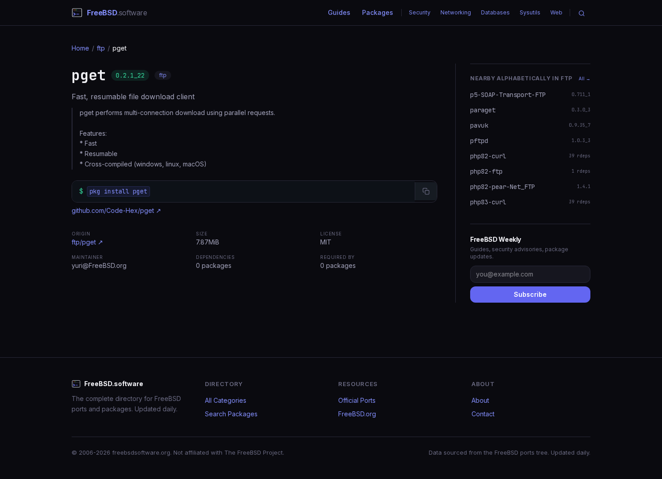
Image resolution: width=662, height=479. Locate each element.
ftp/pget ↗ (87, 242)
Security (420, 12)
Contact (483, 414)
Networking (455, 12)
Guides (339, 12)
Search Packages (231, 414)
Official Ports (357, 400)
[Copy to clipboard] (426, 191)
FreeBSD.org (357, 414)
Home (80, 48)
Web (556, 12)
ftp (101, 48)
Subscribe (530, 294)
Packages (377, 12)
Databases (495, 12)
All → (584, 78)
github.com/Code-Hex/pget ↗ (116, 210)
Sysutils (530, 12)
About (480, 400)
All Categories (225, 400)
